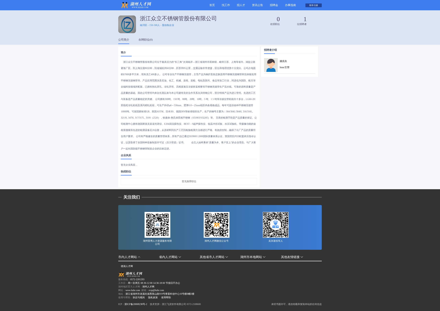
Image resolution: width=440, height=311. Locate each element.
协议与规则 (139, 297)
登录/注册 (313, 5)
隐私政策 (153, 297)
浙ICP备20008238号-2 (135, 304)
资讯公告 (257, 5)
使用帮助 (166, 297)
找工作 (226, 5)
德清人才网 (127, 266)
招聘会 (274, 5)
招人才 (241, 5)
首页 (212, 5)
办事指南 (290, 5)
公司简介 (123, 39)
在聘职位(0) (146, 39)
